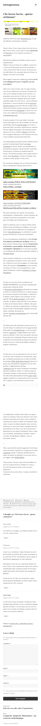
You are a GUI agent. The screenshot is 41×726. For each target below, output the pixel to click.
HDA (33, 502)
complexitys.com (8, 368)
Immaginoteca (11, 4)
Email (5, 676)
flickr (34, 375)
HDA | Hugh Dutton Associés (21, 361)
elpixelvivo (12, 332)
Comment (7, 643)
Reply (6, 538)
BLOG (27, 500)
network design (22, 125)
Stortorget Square (8, 253)
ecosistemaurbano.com (10, 115)
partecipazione (31, 505)
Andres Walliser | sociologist (12, 187)
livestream (15, 156)
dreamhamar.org (26, 38)
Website (6, 683)
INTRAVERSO (19, 457)
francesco (19, 500)
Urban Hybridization (14, 232)
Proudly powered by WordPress (10, 723)
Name (5, 668)
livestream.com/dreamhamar (14, 289)
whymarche (6, 453)
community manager (26, 504)
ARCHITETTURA (16, 504)
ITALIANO (6, 504)
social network (7, 507)
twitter (30, 375)
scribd (5, 378)
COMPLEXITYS (18, 502)
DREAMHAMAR (27, 502)
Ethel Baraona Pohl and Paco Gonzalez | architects (19, 208)
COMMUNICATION (8, 502)
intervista (9, 53)
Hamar (25, 132)
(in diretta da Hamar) (18, 299)
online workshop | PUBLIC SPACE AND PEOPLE (19, 182)
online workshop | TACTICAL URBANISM (16, 203)
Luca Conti (6, 595)
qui (26, 79)
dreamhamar (20, 110)
